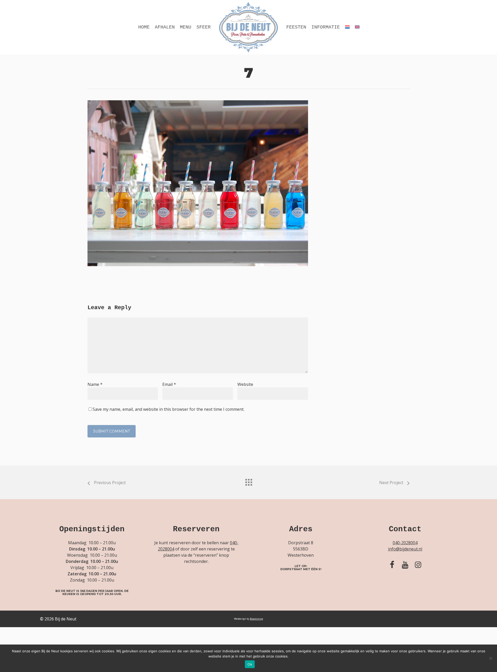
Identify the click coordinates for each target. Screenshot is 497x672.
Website (245, 384)
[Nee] (490, 658)
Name (95, 384)
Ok (249, 664)
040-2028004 (405, 543)
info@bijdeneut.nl (405, 549)
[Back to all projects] (248, 481)
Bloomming (256, 618)
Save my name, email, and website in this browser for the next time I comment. (168, 409)
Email (169, 384)
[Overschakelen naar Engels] (357, 27)
